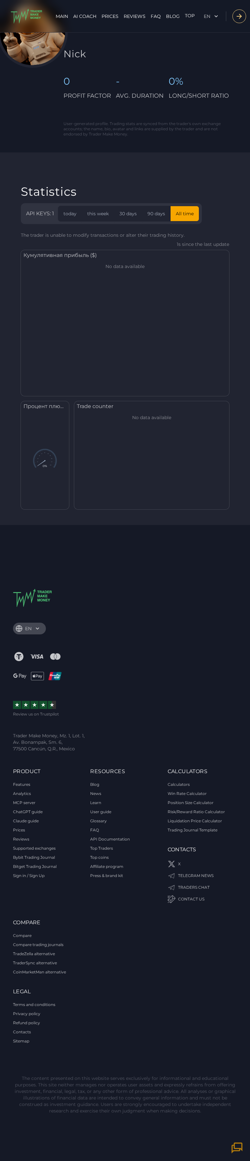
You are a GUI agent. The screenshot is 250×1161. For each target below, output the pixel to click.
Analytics (22, 793)
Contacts (22, 1031)
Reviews (135, 16)
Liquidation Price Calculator (195, 820)
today (69, 214)
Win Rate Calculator (187, 793)
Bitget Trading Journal (35, 866)
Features (21, 784)
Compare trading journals (38, 944)
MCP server (24, 802)
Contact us (191, 899)
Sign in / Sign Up (29, 875)
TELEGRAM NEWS (196, 875)
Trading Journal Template (192, 830)
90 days (156, 214)
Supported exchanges (34, 848)
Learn (95, 802)
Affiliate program (106, 866)
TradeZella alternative (34, 953)
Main (62, 16)
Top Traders (101, 848)
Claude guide (26, 820)
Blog (173, 16)
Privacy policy (26, 1013)
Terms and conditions (34, 1004)
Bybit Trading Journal (34, 857)
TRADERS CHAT (194, 887)
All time (185, 214)
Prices (110, 16)
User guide (100, 811)
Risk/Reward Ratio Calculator (196, 811)
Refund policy (26, 1022)
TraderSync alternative (35, 962)
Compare (22, 935)
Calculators (179, 784)
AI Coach (84, 16)
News (95, 793)
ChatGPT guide (28, 811)
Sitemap (21, 1041)
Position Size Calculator (191, 802)
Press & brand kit (106, 875)
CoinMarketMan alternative (39, 972)
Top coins (99, 857)
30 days (128, 214)
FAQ (156, 16)
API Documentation (110, 839)
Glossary (98, 820)
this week (98, 214)
